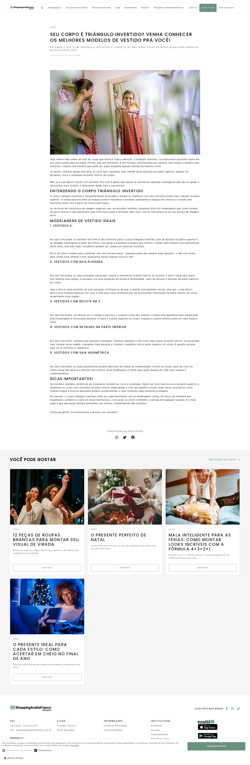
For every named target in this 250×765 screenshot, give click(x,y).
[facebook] (227, 709)
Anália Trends (208, 8)
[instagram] (232, 709)
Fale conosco (225, 8)
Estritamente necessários (19, 750)
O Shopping (53, 8)
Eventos (145, 8)
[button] (55, 8)
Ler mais (75, 745)
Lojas (117, 8)
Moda (53, 27)
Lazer (191, 8)
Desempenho (45, 750)
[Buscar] (42, 8)
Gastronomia (131, 8)
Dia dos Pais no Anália (76, 8)
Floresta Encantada (101, 8)
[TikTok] (238, 709)
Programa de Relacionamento (168, 8)
